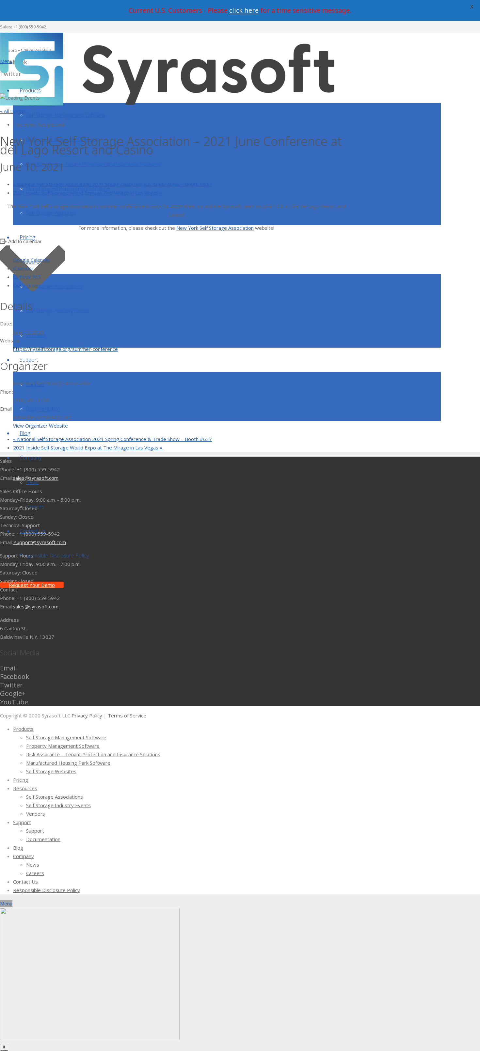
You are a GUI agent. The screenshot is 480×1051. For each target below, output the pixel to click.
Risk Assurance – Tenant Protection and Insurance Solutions (93, 754)
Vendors (35, 813)
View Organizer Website (40, 425)
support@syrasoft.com (39, 542)
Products (23, 729)
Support (22, 822)
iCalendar (23, 268)
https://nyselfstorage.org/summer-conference (65, 349)
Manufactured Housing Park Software (68, 763)
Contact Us (25, 881)
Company (23, 856)
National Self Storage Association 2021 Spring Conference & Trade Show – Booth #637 (112, 184)
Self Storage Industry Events (58, 805)
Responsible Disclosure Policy (46, 890)
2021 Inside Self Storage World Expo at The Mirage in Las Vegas (87, 192)
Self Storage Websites (51, 771)
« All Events (13, 111)
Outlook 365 (27, 277)
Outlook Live (27, 285)
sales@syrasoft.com (35, 478)
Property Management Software (63, 746)
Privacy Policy (87, 715)
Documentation (43, 839)
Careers (35, 873)
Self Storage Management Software (66, 737)
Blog (18, 847)
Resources (25, 788)
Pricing (20, 779)
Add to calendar (24, 241)
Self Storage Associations (54, 796)
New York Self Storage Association (215, 228)
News (32, 864)
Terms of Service (127, 715)
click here (244, 10)
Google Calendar (31, 260)
